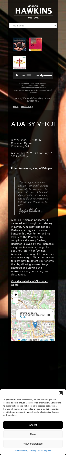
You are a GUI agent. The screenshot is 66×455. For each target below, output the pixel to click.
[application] (33, 75)
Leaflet (23, 339)
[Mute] (41, 75)
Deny (33, 434)
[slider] (47, 75)
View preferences (33, 443)
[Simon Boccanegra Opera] (21, 63)
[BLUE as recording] (21, 44)
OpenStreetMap (47, 339)
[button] (61, 393)
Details (23, 317)
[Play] (17, 75)
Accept (33, 424)
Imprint (47, 450)
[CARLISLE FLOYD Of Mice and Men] (37, 44)
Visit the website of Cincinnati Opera (29, 283)
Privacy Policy (36, 450)
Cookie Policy (21, 450)
